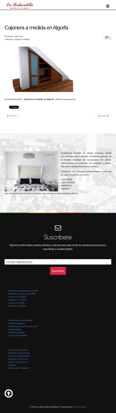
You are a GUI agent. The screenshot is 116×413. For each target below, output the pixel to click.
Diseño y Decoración (18, 350)
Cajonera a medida (17, 300)
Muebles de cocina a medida (22, 293)
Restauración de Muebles (20, 320)
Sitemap (12, 365)
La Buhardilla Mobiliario (19, 5)
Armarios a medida (17, 297)
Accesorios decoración (19, 356)
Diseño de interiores (17, 362)
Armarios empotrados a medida (23, 290)
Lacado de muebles (17, 335)
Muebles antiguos (16, 323)
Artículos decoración (18, 359)
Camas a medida (16, 303)
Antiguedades (14, 329)
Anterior (13, 115)
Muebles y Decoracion (19, 353)
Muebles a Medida (17, 306)
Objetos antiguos (16, 332)
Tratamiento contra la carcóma (23, 326)
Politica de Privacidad (18, 368)
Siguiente (102, 115)
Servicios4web (79, 407)
